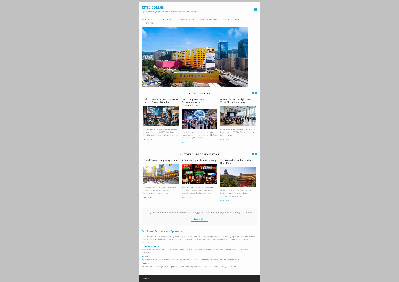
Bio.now (145, 256)
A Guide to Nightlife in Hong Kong (199, 160)
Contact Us (145, 279)
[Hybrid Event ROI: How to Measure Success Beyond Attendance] (161, 116)
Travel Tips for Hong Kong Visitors (160, 160)
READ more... (199, 218)
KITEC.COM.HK (153, 7)
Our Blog (148, 23)
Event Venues (165, 19)
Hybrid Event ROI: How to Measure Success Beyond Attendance (160, 101)
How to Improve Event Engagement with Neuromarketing (193, 102)
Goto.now (146, 264)
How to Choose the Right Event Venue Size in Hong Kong (236, 101)
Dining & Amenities (185, 19)
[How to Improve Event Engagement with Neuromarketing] (199, 119)
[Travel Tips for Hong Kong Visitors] (161, 174)
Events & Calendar (208, 19)
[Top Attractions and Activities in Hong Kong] (238, 177)
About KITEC (147, 19)
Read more (147, 139)
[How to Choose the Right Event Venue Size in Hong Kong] (238, 116)
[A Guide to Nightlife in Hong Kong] (199, 174)
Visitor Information (232, 19)
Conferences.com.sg (150, 246)
